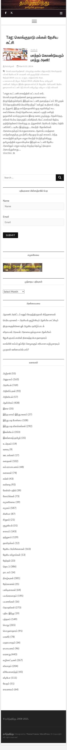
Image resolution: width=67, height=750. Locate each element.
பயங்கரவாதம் (10, 595)
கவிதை (7, 484)
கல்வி (6, 478)
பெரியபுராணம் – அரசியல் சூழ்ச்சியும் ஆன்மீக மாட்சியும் (30, 320)
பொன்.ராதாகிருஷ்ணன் (15, 71)
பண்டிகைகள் (9, 589)
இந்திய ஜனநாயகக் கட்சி (28, 84)
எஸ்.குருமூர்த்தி (33, 74)
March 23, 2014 (26, 66)
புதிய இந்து (8, 613)
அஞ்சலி (7, 373)
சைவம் (6, 531)
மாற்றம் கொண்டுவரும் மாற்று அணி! (47, 57)
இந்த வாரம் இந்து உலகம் (15, 414)
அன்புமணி (51, 84)
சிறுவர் (6, 519)
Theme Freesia (32, 734)
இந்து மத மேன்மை (12, 420)
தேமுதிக (42, 84)
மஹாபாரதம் (9, 642)
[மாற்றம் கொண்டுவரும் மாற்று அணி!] (15, 54)
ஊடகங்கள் (8, 455)
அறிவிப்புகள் (9, 390)
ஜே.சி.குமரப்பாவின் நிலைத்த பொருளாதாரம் (25, 337)
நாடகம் (6, 572)
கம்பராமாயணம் (11, 466)
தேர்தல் (6, 560)
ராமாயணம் (8, 648)
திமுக (17, 81)
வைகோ (37, 71)
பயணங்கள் (8, 601)
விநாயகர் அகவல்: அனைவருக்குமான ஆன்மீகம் (27, 331)
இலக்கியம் (8, 431)
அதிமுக (14, 84)
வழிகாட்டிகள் (9, 660)
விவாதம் (7, 665)
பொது (6, 624)
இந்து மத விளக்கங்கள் (14, 426)
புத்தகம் (7, 619)
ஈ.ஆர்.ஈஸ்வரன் (52, 87)
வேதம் (6, 683)
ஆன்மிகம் (8, 402)
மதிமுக (42, 87)
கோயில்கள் (8, 496)
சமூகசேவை (9, 502)
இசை (6, 408)
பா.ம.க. (18, 77)
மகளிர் (6, 636)
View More (13, 153)
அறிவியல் (8, 396)
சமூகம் (6, 507)
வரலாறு (7, 654)
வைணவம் (8, 689)
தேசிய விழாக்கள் (11, 554)
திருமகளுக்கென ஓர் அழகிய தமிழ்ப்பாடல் (23, 326)
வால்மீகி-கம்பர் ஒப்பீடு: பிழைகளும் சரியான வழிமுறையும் (31, 343)
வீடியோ (7, 677)
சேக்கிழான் (9, 66)
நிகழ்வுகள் (8, 578)
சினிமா (6, 513)
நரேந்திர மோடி (38, 81)
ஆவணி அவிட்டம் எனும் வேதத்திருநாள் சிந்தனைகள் (29, 314)
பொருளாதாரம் (10, 630)
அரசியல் (34, 50)
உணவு (6, 449)
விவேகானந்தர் (10, 671)
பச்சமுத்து (30, 71)
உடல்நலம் (7, 443)
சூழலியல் (8, 525)
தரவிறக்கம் (8, 543)
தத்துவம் (7, 537)
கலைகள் (7, 472)
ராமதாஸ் (22, 74)
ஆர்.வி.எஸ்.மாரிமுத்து (29, 87)
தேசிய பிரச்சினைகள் (13, 548)
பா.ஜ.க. (25, 77)
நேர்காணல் (8, 584)
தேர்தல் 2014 (26, 81)
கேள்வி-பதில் (9, 490)
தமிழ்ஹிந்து (8, 733)
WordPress (45, 734)
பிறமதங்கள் (9, 607)
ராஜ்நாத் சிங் (33, 77)
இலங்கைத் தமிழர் (12, 437)
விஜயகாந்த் (46, 71)
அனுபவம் (8, 379)
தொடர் (6, 566)
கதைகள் (7, 461)
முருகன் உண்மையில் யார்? (16, 349)
